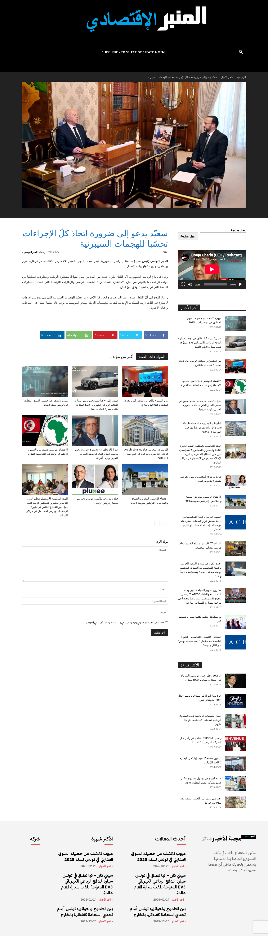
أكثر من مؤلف (121, 356)
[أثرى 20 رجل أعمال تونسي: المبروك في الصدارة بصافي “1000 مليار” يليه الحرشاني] (235, 681)
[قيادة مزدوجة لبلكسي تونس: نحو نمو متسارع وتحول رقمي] (95, 479)
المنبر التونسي (30, 252)
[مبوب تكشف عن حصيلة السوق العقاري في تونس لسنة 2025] (45, 381)
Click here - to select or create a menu (134, 52)
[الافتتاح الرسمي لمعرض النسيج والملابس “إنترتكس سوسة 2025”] (145, 479)
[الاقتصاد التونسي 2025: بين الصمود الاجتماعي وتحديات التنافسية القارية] (45, 430)
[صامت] (190, 284)
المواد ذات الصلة (151, 356)
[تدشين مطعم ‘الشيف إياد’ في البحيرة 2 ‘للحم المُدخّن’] (235, 763)
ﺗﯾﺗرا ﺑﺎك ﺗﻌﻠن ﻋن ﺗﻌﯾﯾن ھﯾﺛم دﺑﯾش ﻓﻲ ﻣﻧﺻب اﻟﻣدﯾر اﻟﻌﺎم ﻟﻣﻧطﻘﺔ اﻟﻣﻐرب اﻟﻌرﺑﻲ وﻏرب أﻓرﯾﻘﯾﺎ (96, 454)
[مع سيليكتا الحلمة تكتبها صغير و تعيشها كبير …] (235, 622)
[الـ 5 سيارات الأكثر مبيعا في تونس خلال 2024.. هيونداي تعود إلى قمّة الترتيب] (235, 701)
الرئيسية (241, 77)
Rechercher (238, 230)
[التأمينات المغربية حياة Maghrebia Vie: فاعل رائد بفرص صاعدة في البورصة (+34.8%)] (145, 430)
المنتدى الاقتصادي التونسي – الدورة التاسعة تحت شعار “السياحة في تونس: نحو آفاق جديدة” (200, 641)
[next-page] (157, 523)
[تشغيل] (240, 284)
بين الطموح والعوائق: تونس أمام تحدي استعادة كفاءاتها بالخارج (85, 912)
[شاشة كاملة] (183, 284)
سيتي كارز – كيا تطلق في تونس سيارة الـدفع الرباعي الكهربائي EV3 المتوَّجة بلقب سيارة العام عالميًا (96, 405)
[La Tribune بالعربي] (134, 23)
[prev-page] (163, 523)
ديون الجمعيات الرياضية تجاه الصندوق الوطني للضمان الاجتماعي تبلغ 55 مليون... (200, 720)
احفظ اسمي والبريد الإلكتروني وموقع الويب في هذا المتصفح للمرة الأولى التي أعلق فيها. (124, 622)
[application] (212, 269)
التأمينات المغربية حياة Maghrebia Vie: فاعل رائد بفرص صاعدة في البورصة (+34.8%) (146, 454)
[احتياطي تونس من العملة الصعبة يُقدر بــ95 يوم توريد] (235, 802)
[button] (241, 52)
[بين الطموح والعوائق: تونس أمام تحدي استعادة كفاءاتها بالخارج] (145, 381)
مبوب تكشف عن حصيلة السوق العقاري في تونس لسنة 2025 (85, 856)
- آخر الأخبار (227, 77)
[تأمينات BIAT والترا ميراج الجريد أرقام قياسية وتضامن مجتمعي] (235, 548)
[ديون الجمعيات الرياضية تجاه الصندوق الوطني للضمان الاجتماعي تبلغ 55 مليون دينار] (235, 721)
